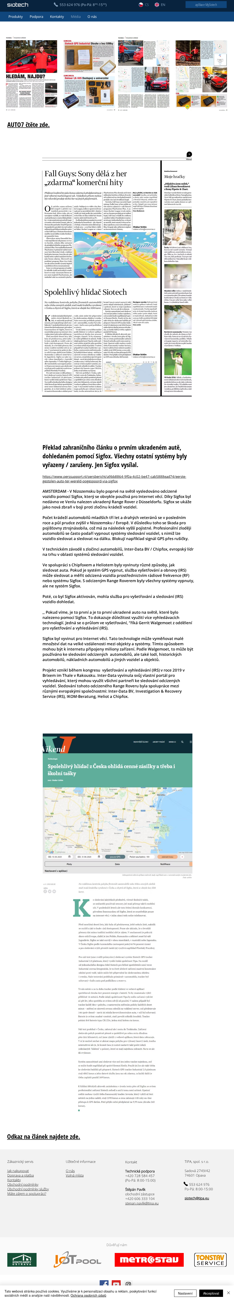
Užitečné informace (81, 1161)
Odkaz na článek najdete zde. (43, 1136)
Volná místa (75, 1175)
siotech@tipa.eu (197, 1198)
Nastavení (185, 1293)
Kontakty (14, 1179)
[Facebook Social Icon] (104, 1284)
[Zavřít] (228, 1293)
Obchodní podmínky (22, 1184)
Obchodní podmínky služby (28, 1189)
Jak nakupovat (18, 1170)
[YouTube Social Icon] (116, 1284)
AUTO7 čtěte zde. (28, 124)
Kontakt (131, 1162)
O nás (70, 1170)
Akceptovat (211, 1293)
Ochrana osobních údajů (88, 1295)
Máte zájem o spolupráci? (26, 1193)
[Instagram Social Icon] (128, 1284)
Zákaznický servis (20, 1161)
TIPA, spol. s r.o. (197, 1161)
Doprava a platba (20, 1175)
